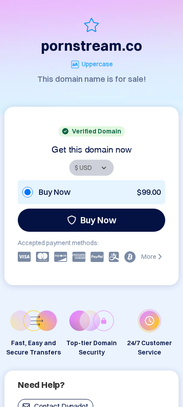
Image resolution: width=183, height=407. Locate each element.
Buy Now (98, 220)
